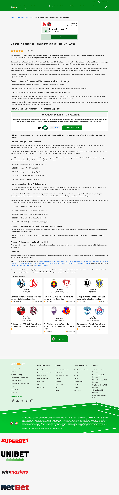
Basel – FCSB (34, 263)
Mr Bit (57, 390)
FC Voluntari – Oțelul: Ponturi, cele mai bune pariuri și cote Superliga (91, 325)
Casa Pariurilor (78, 381)
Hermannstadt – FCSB (76, 261)
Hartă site (14, 392)
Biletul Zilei (40, 381)
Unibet (76, 376)
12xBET (76, 387)
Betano (76, 379)
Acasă (12, 17)
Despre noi (14, 389)
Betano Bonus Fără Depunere (98, 376)
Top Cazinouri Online (62, 376)
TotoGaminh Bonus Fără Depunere (99, 381)
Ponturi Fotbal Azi (42, 379)
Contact (13, 386)
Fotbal (26, 17)
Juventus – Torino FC (83, 263)
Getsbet (76, 384)
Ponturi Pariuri (24, 6)
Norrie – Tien (15, 265)
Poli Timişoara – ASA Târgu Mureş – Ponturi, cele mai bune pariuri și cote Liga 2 (59, 326)
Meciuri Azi (43, 6)
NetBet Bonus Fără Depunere (98, 371)
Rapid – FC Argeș (62, 261)
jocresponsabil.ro (99, 426)
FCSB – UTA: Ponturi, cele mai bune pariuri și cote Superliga (58, 298)
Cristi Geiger (16, 47)
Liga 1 (31, 17)
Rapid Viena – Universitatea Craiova (63, 263)
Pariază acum (64, 37)
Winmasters (77, 390)
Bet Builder (40, 387)
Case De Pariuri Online (81, 370)
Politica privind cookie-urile (19, 377)
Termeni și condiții (16, 375)
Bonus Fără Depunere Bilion (99, 396)
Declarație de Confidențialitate (20, 383)
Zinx (56, 387)
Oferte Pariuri (60, 6)
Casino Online (23, 9)
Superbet (58, 381)
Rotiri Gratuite (59, 373)
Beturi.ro (24, 417)
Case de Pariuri (91, 6)
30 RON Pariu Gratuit (72, 127)
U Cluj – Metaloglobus (22, 263)
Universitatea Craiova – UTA (47, 261)
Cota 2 (39, 384)
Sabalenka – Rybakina (41, 265)
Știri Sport (52, 6)
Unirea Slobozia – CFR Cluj (92, 261)
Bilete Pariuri (34, 6)
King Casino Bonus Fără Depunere (99, 386)
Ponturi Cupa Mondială (44, 373)
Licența (13, 372)
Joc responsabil (16, 369)
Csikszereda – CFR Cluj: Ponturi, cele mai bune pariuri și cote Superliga (26, 325)
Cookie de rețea (16, 380)
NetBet (57, 379)
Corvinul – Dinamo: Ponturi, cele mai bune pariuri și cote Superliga (26, 298)
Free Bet (82, 6)
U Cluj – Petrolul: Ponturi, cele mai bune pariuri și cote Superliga (91, 298)
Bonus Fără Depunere (71, 6)
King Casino (59, 384)
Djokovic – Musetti (25, 265)
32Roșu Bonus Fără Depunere (98, 391)
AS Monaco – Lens (45, 263)
